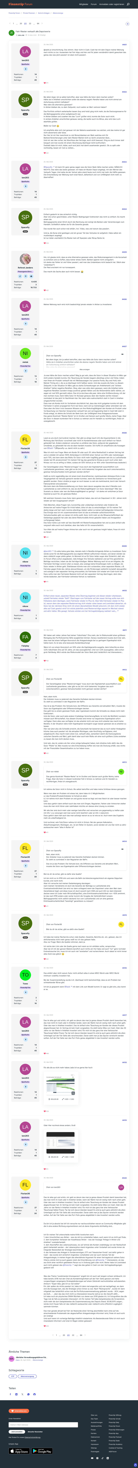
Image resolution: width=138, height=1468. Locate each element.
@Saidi (50, 448)
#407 (124, 346)
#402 (124, 92)
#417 (124, 1015)
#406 (124, 299)
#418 (124, 1062)
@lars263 (47, 551)
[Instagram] (97, 1458)
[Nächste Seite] (42, 23)
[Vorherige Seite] (10, 23)
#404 (124, 209)
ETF (12, 1376)
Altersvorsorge (38, 1360)
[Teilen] (127, 24)
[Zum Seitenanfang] (135, 1465)
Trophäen (18, 77)
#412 (124, 670)
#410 (124, 590)
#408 (124, 433)
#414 (124, 841)
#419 (124, 1120)
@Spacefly (48, 167)
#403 (124, 162)
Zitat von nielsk (52, 771)
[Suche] (128, 4)
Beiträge (17, 80)
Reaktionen (18, 74)
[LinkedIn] (107, 1458)
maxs (18, 1360)
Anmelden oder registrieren (111, 4)
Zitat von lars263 (53, 1187)
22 (30, 23)
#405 (124, 252)
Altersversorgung (27, 1376)
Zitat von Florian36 (54, 679)
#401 (124, 45)
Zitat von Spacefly (53, 356)
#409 (124, 546)
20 (21, 23)
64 (38, 23)
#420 (124, 1178)
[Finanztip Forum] (20, 4)
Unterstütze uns (21, 1411)
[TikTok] (102, 1458)
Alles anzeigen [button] (85, 369)
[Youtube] (92, 1458)
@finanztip (100, 1260)
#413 (124, 762)
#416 (124, 968)
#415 (124, 915)
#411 (125, 630)
